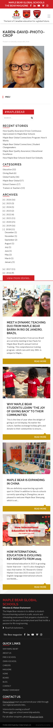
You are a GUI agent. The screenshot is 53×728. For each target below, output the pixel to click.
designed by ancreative (43, 725)
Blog (5, 682)
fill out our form (36, 716)
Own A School (10, 661)
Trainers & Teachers (12, 188)
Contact (7, 686)
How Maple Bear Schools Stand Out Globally (23, 157)
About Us (7, 653)
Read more (40, 361)
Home (5, 673)
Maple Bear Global (11, 180)
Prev (7, 97)
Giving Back (8, 173)
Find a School (8, 702)
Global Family (9, 177)
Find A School (9, 657)
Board (6, 678)
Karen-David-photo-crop (24, 34)
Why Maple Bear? (10, 649)
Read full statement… (14, 627)
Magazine (7, 669)
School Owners (9, 184)
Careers (6, 665)
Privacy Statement (11, 690)
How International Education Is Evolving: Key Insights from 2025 (24, 555)
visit (11, 712)
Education (7, 169)
